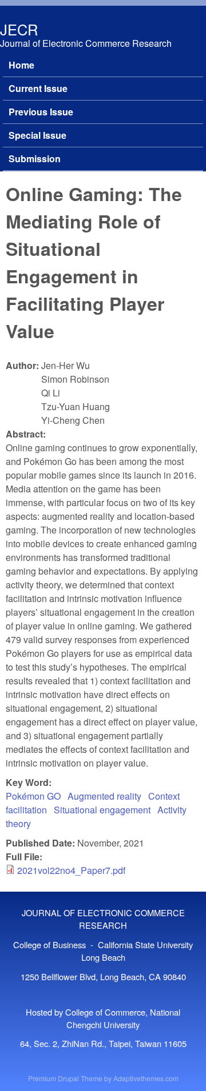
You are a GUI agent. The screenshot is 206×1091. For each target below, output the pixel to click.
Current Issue (38, 88)
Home (21, 64)
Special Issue (37, 135)
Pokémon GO (33, 796)
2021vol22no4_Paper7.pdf (71, 870)
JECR (19, 29)
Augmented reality (104, 796)
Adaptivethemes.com (146, 1078)
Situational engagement (102, 809)
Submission (35, 158)
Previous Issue (41, 111)
